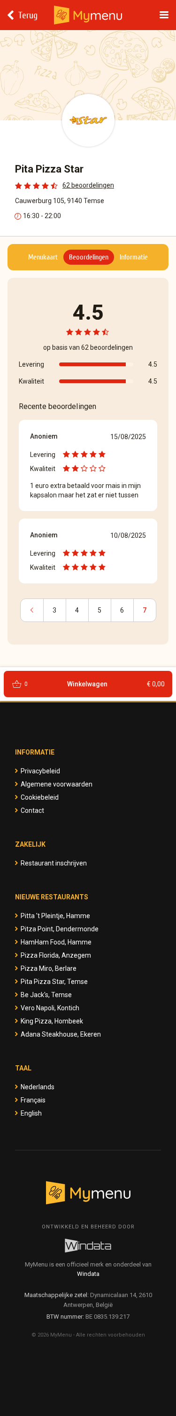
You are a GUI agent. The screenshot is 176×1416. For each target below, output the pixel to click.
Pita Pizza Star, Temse (54, 981)
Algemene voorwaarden (56, 784)
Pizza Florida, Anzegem (56, 955)
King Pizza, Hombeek (52, 1021)
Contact (32, 810)
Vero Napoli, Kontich (50, 1008)
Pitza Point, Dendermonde (60, 929)
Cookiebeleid (40, 797)
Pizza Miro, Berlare (49, 968)
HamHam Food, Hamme (56, 942)
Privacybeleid (40, 771)
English (31, 1113)
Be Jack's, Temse (46, 995)
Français (33, 1100)
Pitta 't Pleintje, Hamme (55, 916)
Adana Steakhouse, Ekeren (61, 1034)
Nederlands (37, 1087)
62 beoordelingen (88, 185)
